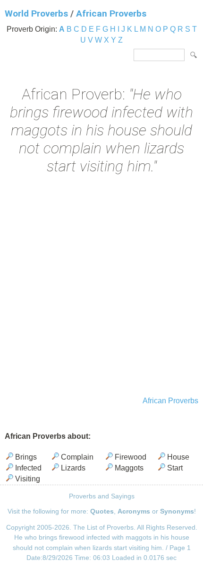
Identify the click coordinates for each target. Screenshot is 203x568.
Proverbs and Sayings (102, 496)
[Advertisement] (101, 286)
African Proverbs (111, 13)
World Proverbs (36, 13)
